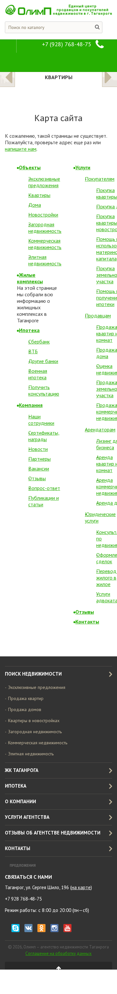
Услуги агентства (27, 817)
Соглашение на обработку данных (58, 953)
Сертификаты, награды (43, 435)
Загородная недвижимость (44, 227)
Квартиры (39, 195)
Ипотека (29, 330)
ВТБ (33, 351)
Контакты (87, 621)
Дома (34, 205)
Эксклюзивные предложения (44, 182)
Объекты (30, 167)
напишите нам (20, 149)
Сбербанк (39, 341)
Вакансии (38, 468)
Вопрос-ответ (44, 488)
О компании (20, 801)
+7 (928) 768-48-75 (66, 44)
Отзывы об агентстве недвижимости (52, 833)
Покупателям (99, 178)
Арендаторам (100, 429)
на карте (81, 887)
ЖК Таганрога (21, 770)
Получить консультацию (43, 390)
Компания (31, 405)
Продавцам (98, 315)
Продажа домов (24, 709)
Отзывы (37, 478)
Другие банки (43, 361)
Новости (38, 449)
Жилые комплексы (30, 278)
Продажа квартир (26, 698)
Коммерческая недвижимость (44, 243)
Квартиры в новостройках (33, 720)
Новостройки (43, 214)
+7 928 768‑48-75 (23, 899)
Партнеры (39, 458)
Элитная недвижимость (44, 260)
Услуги (82, 167)
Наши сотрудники (41, 419)
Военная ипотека (37, 374)
